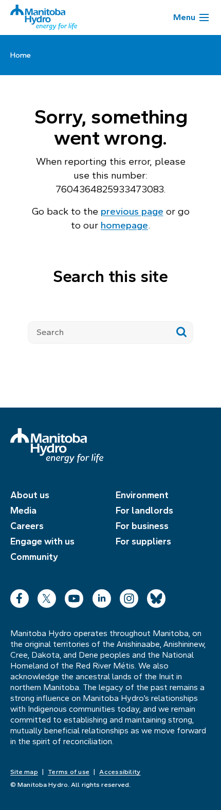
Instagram (129, 596)
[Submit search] (181, 332)
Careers (27, 526)
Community (34, 557)
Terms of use (68, 772)
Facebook (19, 596)
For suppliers (143, 541)
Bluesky (156, 596)
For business (142, 526)
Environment (142, 495)
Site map (24, 772)
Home (20, 55)
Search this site (110, 276)
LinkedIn (102, 596)
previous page (132, 211)
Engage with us (42, 541)
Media (23, 510)
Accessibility (119, 772)
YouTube (74, 596)
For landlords (144, 510)
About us (29, 495)
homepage (124, 225)
